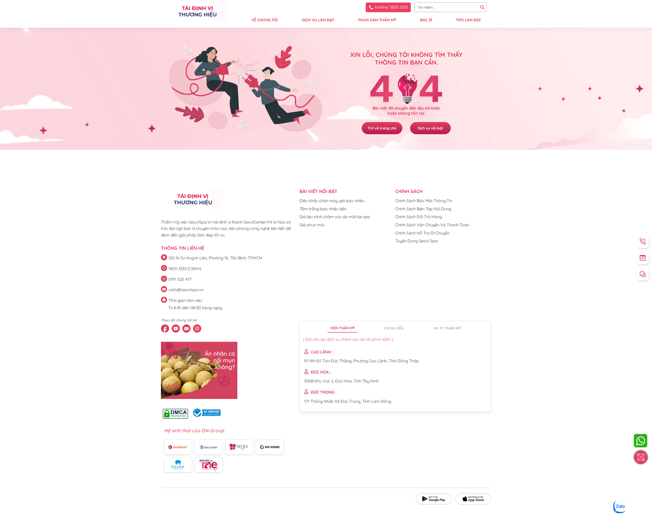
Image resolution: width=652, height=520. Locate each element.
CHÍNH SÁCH (409, 191)
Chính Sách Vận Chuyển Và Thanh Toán (432, 224)
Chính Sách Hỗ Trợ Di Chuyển (422, 232)
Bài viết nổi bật (318, 191)
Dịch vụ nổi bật (430, 128)
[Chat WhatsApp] (640, 441)
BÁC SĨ (426, 20)
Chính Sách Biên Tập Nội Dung (423, 208)
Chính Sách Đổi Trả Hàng (418, 216)
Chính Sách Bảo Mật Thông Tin (423, 200)
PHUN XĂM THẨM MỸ (377, 20)
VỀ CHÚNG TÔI (264, 20)
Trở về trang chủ (382, 128)
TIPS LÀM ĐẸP (468, 20)
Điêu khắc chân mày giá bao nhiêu (332, 200)
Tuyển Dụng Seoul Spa (416, 240)
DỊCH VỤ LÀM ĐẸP (318, 20)
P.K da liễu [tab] (394, 328)
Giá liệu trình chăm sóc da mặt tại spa (335, 216)
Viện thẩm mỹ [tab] (342, 328)
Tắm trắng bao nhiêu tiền (323, 208)
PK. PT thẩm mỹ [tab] (447, 328)
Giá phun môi (312, 224)
